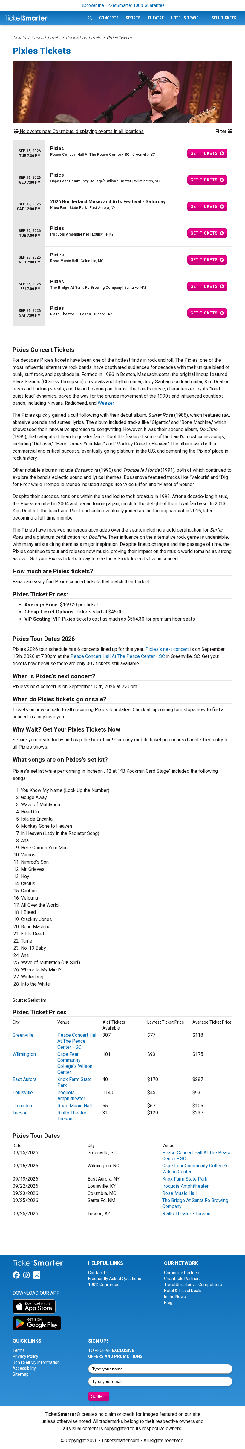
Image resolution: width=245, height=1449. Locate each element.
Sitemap (21, 1374)
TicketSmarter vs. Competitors (193, 1284)
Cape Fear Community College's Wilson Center (74, 1063)
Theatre (156, 18)
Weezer (106, 403)
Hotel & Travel (185, 18)
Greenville (23, 1035)
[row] (122, 153)
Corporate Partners (182, 1272)
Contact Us (98, 1272)
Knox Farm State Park (184, 1179)
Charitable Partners (182, 1278)
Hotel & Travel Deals (182, 1290)
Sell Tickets (224, 18)
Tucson (20, 1113)
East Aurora (24, 1079)
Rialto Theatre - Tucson (186, 1213)
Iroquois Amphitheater (71, 1095)
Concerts (109, 18)
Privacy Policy (25, 1356)
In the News (175, 1296)
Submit (98, 1396)
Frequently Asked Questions (114, 1278)
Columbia (22, 1105)
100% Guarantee (104, 1284)
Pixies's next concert (167, 649)
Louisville (23, 1092)
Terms (19, 1350)
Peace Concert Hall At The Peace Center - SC (118, 656)
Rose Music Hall (74, 1105)
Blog (168, 1302)
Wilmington (24, 1054)
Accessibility (24, 1368)
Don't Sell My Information (36, 1362)
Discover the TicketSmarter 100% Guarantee (123, 5)
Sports (133, 18)
